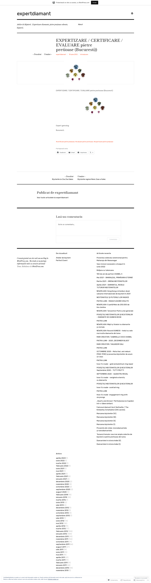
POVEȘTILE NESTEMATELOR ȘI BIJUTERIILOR (115, 384)
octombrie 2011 (62, 542)
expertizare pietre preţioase (104, 142)
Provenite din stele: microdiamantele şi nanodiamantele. (112, 429)
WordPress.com (38, 266)
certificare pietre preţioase (66, 142)
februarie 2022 (62, 466)
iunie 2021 (60, 468)
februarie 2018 (62, 495)
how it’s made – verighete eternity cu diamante (111, 378)
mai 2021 (59, 471)
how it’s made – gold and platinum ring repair (115, 364)
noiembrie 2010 (62, 570)
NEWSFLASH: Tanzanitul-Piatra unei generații (115, 311)
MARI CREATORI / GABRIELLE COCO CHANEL (114, 337)
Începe (95, 2)
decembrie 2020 (62, 481)
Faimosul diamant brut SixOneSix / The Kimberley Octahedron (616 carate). (112, 408)
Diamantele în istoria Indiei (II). (109, 440)
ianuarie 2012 (61, 534)
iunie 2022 (60, 461)
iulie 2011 (59, 549)
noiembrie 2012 (62, 510)
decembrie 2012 (62, 508)
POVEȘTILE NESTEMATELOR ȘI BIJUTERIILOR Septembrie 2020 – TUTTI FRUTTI (115, 369)
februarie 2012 (62, 531)
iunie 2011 (60, 552)
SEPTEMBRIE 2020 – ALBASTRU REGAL (112, 374)
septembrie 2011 (62, 544)
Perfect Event (61, 260)
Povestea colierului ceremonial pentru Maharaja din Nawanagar (112, 259)
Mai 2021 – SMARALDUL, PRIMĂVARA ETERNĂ (115, 277)
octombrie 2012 (62, 513)
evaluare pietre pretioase (84, 142)
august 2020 (61, 492)
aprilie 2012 (60, 526)
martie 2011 (60, 560)
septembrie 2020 (63, 489)
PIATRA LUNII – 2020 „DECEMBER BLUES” (113, 341)
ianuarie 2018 (61, 497)
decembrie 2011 (62, 536)
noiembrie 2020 (62, 484)
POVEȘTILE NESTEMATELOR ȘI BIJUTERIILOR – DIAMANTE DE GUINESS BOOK (115, 315)
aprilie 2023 (61, 458)
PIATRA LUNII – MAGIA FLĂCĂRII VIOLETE (113, 301)
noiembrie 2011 (62, 539)
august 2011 (61, 547)
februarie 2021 (62, 476)
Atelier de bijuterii (63, 258)
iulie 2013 (60, 505)
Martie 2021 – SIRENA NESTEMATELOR (112, 281)
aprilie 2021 (60, 474)
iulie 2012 (60, 518)
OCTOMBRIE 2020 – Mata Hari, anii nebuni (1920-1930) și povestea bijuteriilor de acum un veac (115, 354)
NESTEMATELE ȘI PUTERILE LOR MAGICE (113, 297)
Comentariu (113, 239)
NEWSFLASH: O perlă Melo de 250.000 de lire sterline (113, 306)
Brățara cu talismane (105, 270)
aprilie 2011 (60, 557)
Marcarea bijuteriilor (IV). (107, 413)
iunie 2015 (60, 502)
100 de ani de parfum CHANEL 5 (109, 274)
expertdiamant (34, 14)
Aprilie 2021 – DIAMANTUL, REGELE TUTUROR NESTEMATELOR (110, 286)
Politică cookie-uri (53, 579)
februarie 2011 (62, 563)
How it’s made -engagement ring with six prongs (112, 396)
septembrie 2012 (63, 516)
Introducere (84, 54)
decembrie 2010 (62, 568)
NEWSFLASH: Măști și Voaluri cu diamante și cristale (113, 325)
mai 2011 (59, 555)
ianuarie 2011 (61, 565)
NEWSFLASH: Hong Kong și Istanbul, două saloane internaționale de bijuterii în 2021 (113, 292)
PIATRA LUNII (102, 321)
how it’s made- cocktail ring (108, 387)
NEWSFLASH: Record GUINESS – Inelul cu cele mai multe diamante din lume (115, 332)
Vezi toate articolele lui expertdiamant (53, 198)
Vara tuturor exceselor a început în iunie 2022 (111, 265)
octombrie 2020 (62, 487)
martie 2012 (61, 529)
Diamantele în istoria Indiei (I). (109, 444)
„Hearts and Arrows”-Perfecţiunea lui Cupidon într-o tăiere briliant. (115, 402)
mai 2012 (59, 523)
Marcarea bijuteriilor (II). (106, 421)
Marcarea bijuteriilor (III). (106, 417)
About (80, 24)
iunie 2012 (60, 521)
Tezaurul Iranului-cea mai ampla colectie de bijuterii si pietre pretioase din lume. (114, 435)
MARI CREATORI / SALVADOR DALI (110, 344)
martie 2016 (61, 500)
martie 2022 (61, 463)
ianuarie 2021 (61, 479)
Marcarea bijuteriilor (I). (106, 424)
